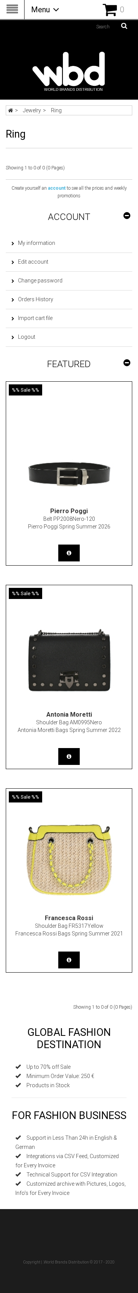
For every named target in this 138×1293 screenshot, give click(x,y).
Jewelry (32, 110)
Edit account (33, 262)
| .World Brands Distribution (65, 1262)
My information (36, 243)
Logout (26, 337)
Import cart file (35, 318)
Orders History (35, 299)
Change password (40, 280)
